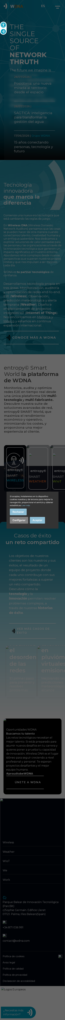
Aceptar (37, 520)
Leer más (26, 505)
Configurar (19, 520)
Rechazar (18, 511)
